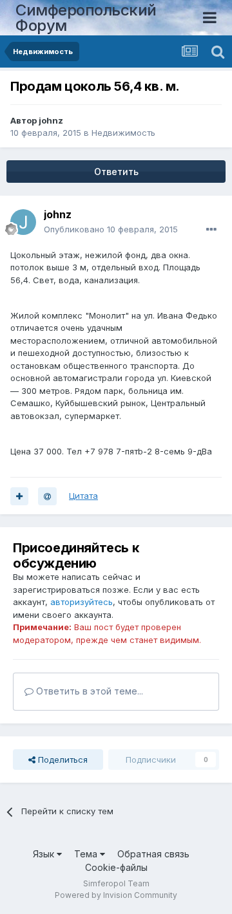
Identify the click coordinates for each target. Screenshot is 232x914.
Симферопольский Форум (86, 18)
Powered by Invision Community (116, 895)
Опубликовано (111, 229)
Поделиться (61, 759)
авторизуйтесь (81, 602)
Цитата (83, 495)
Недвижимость (123, 132)
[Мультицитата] (19, 496)
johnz (51, 120)
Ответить (116, 171)
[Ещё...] (211, 230)
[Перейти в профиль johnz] (23, 222)
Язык (45, 853)
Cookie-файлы (116, 867)
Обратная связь (153, 853)
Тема (87, 853)
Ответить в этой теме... (88, 691)
